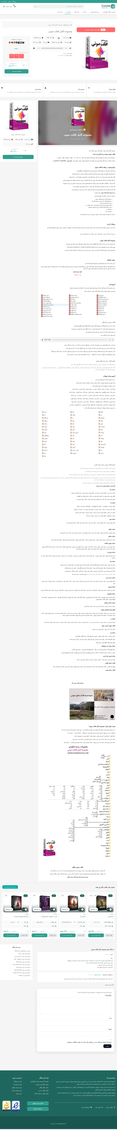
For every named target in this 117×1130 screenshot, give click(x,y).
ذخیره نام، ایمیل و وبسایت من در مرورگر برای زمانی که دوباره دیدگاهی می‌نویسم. (89, 1042)
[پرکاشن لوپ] (101, 903)
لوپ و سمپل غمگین (17, 1087)
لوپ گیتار (76, 12)
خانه (71, 25)
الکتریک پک (82, 916)
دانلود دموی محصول (77, 271)
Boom (102, 250)
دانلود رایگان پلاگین (44, 1087)
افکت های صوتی (60, 870)
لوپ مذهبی (19, 1093)
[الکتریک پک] (73, 903)
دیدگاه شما (108, 995)
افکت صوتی (60, 55)
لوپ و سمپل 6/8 (17, 1084)
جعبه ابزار (60, 12)
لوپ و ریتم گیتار (18, 1081)
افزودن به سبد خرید (16, 71)
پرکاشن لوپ (110, 916)
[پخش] (34, 48)
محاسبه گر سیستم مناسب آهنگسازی (39, 1081)
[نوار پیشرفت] (52, 48)
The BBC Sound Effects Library (88, 247)
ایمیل (110, 1029)
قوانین (9, 1)
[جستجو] (35, 6)
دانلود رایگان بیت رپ (43, 1090)
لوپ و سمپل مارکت (17, 1090)
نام (110, 1018)
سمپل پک (68, 12)
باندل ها (85, 12)
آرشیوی (65, 55)
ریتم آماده (66, 25)
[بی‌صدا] (70, 48)
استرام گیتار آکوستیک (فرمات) (21, 916)
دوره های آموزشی (94, 12)
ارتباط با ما (4, 1)
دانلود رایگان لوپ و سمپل (42, 1084)
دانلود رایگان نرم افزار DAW (42, 1093)
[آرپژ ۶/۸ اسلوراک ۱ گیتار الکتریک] (44, 903)
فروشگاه (14, 1)
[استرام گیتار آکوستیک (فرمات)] (16, 903)
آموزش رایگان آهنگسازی (109, 12)
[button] (77, 122)
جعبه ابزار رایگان (16, 947)
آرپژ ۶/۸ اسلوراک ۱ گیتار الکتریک (49, 916)
